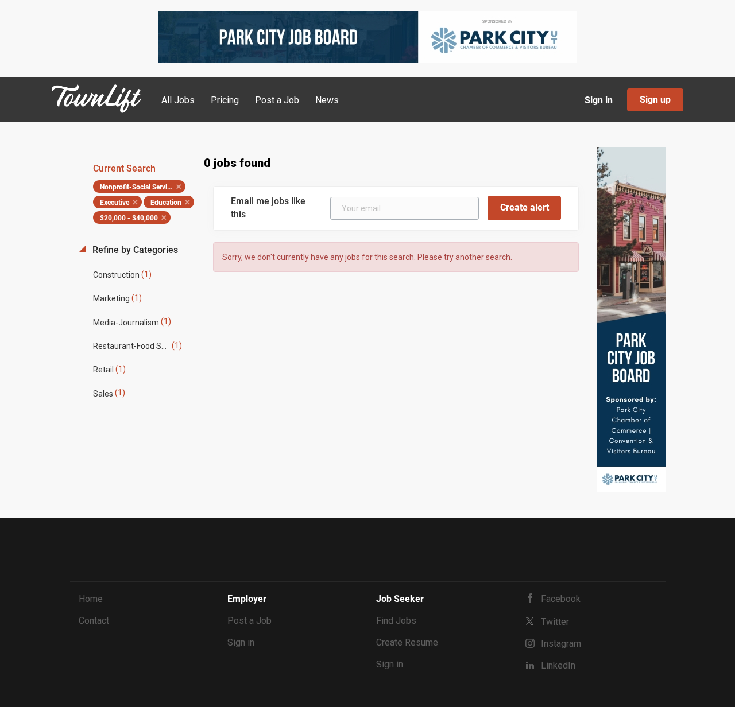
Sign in (599, 100)
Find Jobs (396, 620)
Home (91, 598)
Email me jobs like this (268, 208)
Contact (94, 620)
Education (165, 203)
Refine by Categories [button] (134, 249)
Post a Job (249, 620)
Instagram (561, 643)
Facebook (561, 598)
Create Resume (407, 642)
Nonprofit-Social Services (138, 187)
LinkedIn (558, 665)
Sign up (655, 99)
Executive (114, 203)
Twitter (555, 621)
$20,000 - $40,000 (129, 218)
